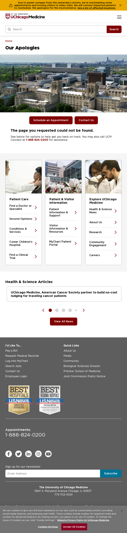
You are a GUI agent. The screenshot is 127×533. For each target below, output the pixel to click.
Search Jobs (13, 366)
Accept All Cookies (74, 527)
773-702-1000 (63, 494)
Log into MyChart (16, 360)
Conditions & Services (18, 230)
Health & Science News (100, 211)
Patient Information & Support (58, 212)
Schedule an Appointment (50, 120)
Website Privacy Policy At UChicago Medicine (83, 520)
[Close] (121, 510)
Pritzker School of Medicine (82, 371)
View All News (63, 321)
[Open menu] (119, 17)
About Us (95, 222)
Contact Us (86, 120)
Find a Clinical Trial (18, 256)
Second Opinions (20, 218)
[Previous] (45, 310)
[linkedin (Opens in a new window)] (28, 454)
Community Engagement (97, 244)
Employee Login (16, 376)
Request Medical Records (22, 355)
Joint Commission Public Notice (84, 376)
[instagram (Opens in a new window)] (38, 454)
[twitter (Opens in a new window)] (18, 454)
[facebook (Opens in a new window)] (8, 454)
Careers (94, 255)
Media (67, 355)
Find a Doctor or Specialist (20, 207)
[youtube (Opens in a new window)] (48, 454)
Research (95, 232)
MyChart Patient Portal (60, 243)
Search (114, 29)
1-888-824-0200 (37, 139)
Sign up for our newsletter (23, 466)
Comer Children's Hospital (20, 243)
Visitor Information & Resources (58, 228)
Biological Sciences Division (82, 366)
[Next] (82, 310)
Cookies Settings (48, 527)
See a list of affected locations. (97, 8)
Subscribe (110, 473)
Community (71, 360)
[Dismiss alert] (120, 5)
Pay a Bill (11, 350)
